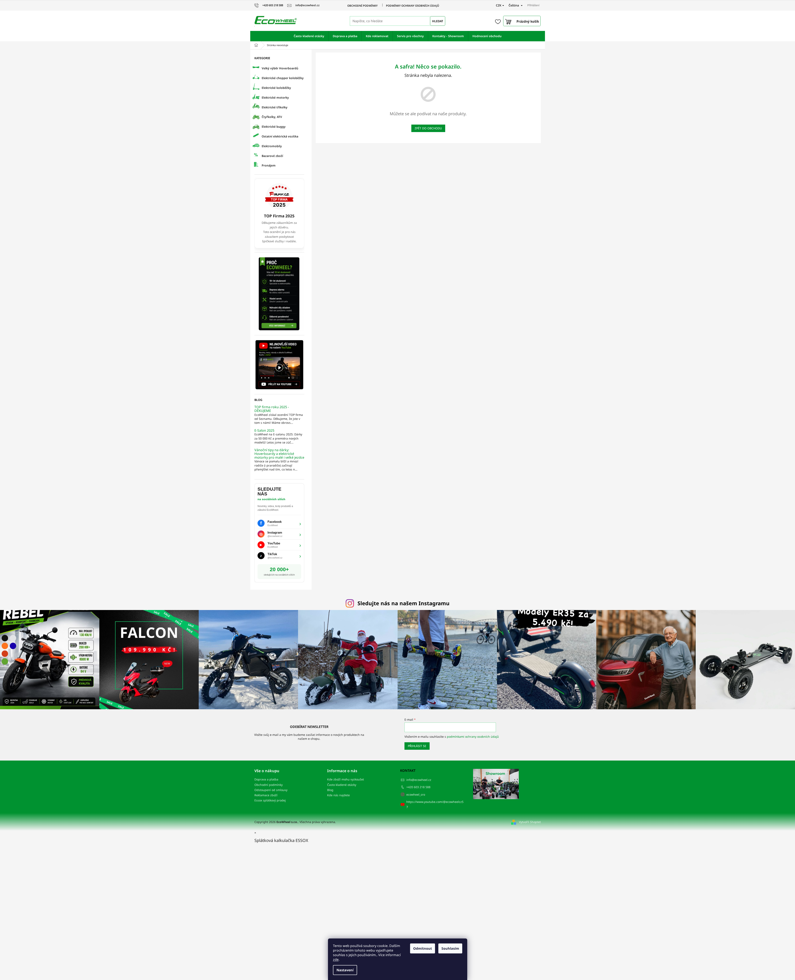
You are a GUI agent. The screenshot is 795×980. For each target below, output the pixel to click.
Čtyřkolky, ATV (272, 117)
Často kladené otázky (341, 785)
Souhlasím (450, 948)
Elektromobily (272, 146)
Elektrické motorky (275, 97)
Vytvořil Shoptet (530, 822)
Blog (330, 790)
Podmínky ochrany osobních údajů (412, 5)
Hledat (437, 21)
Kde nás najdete (338, 795)
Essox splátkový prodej (270, 800)
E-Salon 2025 (264, 430)
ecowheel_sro (415, 794)
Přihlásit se (417, 746)
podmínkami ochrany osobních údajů (473, 737)
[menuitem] (309, 36)
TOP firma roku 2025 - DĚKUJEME (271, 409)
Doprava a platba (266, 779)
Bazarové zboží (272, 156)
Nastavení (345, 970)
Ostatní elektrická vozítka (280, 136)
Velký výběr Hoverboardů (280, 68)
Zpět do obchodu (428, 128)
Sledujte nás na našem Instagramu (403, 603)
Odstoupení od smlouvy (270, 790)
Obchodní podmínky (362, 5)
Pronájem (269, 165)
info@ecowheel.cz (418, 780)
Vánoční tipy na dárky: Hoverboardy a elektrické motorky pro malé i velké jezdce (279, 453)
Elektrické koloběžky (276, 88)
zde (336, 959)
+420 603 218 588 (418, 787)
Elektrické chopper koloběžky (283, 78)
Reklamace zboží (265, 795)
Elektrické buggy (274, 127)
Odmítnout (422, 948)
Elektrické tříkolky (274, 107)
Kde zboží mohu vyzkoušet (345, 779)
